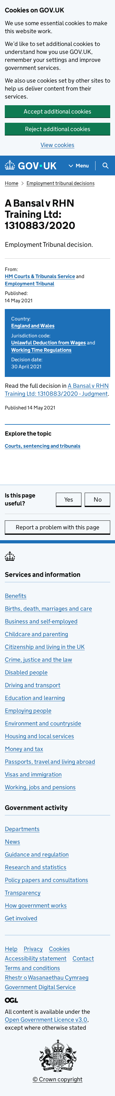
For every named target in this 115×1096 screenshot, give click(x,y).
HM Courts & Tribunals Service (40, 276)
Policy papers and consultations (46, 880)
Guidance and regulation (37, 854)
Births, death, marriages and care (48, 608)
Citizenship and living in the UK (45, 647)
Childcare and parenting (36, 634)
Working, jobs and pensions (40, 787)
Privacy (33, 949)
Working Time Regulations (41, 350)
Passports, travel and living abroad (50, 761)
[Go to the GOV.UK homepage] (31, 166)
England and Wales (33, 326)
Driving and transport (32, 685)
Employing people (28, 710)
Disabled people (26, 672)
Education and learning (35, 698)
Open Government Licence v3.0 (46, 1019)
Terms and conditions (32, 968)
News (12, 841)
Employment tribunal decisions (61, 183)
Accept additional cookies (57, 111)
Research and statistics (35, 867)
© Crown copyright (57, 1079)
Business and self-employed (41, 621)
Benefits (16, 595)
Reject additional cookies (57, 129)
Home (11, 183)
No (102, 499)
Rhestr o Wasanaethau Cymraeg (46, 977)
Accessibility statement (35, 958)
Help (11, 949)
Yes (72, 499)
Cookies (59, 949)
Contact (83, 958)
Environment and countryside (43, 723)
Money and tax (24, 749)
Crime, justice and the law (38, 659)
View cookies (57, 145)
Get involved (21, 918)
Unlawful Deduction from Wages (48, 343)
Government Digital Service (40, 987)
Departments (22, 829)
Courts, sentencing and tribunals (42, 446)
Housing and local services (39, 736)
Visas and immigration (33, 774)
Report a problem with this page (57, 527)
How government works (36, 905)
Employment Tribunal (29, 284)
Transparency (23, 892)
